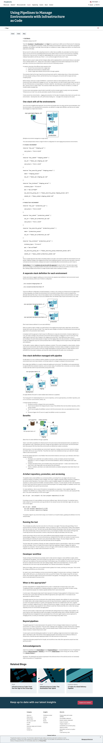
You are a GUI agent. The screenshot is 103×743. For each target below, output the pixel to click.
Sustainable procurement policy (67, 725)
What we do (30, 717)
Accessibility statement (65, 718)
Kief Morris (27, 38)
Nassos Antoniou (32, 651)
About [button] (46, 4)
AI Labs (28, 722)
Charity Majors (26, 265)
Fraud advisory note (65, 732)
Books (44, 720)
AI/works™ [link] (13, 4)
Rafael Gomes (55, 651)
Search (91, 4)
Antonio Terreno (30, 653)
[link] (85, 703)
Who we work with (31, 720)
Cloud (12, 33)
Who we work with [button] (21, 4)
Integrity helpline (64, 723)
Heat (48, 44)
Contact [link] (51, 4)
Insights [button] (29, 4)
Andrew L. (41, 651)
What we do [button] (6, 4)
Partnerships (30, 719)
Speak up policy (64, 727)
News (28, 724)
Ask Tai (97, 4)
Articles (45, 717)
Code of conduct (64, 722)
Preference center (47, 715)
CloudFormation (39, 44)
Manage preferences (87, 739)
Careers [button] (41, 4)
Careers (29, 728)
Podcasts (45, 722)
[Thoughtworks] (8, 1)
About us (29, 715)
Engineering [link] (35, 4)
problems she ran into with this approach (46, 265)
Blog (24, 33)
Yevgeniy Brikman (52, 649)
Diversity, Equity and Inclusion (34, 726)
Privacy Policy (43, 740)
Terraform (30, 44)
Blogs (44, 719)
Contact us (29, 729)
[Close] (100, 737)
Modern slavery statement (66, 720)
